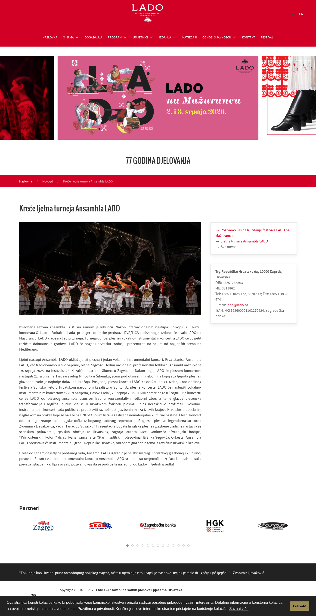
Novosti (47, 181)
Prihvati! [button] (299, 606)
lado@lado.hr (237, 304)
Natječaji (189, 37)
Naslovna (50, 37)
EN (301, 14)
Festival (267, 37)
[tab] (127, 545)
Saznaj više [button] (238, 609)
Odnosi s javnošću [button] (216, 37)
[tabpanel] (38, 526)
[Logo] (147, 13)
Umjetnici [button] (140, 37)
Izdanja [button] (165, 37)
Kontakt (248, 37)
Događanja (93, 37)
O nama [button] (68, 37)
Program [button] (115, 37)
